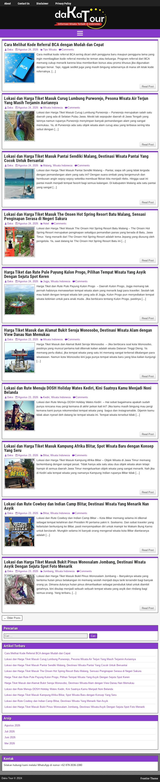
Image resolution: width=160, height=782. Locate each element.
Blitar (46, 455)
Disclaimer (42, 3)
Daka (10, 49)
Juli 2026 (9, 731)
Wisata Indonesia (53, 107)
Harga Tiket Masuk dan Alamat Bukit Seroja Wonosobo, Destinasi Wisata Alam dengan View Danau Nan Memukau (78, 332)
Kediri (46, 397)
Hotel (46, 223)
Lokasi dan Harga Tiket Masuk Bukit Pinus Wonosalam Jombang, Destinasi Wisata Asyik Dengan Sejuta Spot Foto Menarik (75, 564)
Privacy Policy (63, 3)
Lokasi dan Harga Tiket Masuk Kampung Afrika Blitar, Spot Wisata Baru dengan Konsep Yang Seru (79, 448)
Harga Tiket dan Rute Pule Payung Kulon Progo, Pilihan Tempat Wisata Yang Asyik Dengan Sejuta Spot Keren (75, 274)
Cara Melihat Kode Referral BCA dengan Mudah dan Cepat (54, 44)
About (7, 3)
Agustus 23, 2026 (28, 339)
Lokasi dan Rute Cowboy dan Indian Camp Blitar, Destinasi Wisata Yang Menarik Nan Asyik (76, 506)
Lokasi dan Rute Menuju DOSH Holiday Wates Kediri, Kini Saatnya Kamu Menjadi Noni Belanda (77, 390)
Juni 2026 (9, 737)
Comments (68, 49)
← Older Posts (12, 617)
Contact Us (23, 3)
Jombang (48, 571)
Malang (47, 165)
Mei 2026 (9, 743)
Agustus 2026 (12, 725)
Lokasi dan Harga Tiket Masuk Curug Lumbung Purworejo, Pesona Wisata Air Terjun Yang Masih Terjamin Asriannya (76, 100)
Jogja (46, 281)
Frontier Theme (149, 778)
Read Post (148, 86)
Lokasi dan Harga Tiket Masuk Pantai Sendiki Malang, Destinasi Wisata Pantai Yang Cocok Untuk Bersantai (76, 158)
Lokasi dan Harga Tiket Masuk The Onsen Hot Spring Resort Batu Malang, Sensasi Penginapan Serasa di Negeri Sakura (75, 216)
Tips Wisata (50, 49)
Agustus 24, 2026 (28, 49)
